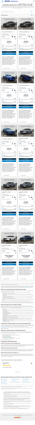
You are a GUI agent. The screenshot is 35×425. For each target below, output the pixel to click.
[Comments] (15, 38)
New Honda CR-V (3, 382)
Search (31, 11)
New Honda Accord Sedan (16, 382)
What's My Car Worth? (9, 107)
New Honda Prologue (4, 383)
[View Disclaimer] (9, 39)
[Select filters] (31, 15)
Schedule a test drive (4, 327)
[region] (9, 47)
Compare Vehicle (6, 68)
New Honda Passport (4, 380)
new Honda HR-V (25, 287)
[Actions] (15, 32)
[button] (16, 23)
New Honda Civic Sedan (26, 382)
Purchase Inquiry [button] (9, 105)
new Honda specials (8, 336)
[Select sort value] (33, 15)
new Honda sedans (31, 306)
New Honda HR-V (25, 380)
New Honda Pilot (14, 380)
